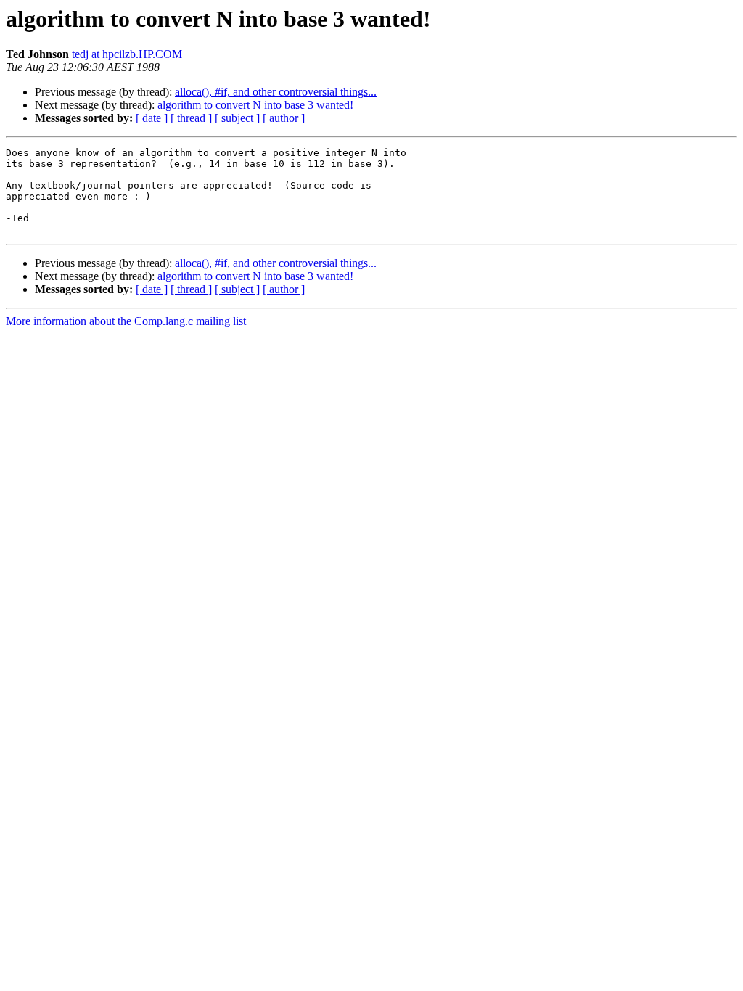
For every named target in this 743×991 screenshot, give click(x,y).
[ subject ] (237, 118)
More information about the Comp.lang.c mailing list (126, 321)
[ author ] (284, 118)
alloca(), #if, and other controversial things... (276, 92)
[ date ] (152, 118)
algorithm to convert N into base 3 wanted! (255, 105)
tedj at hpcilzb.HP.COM (127, 54)
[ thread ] (191, 118)
